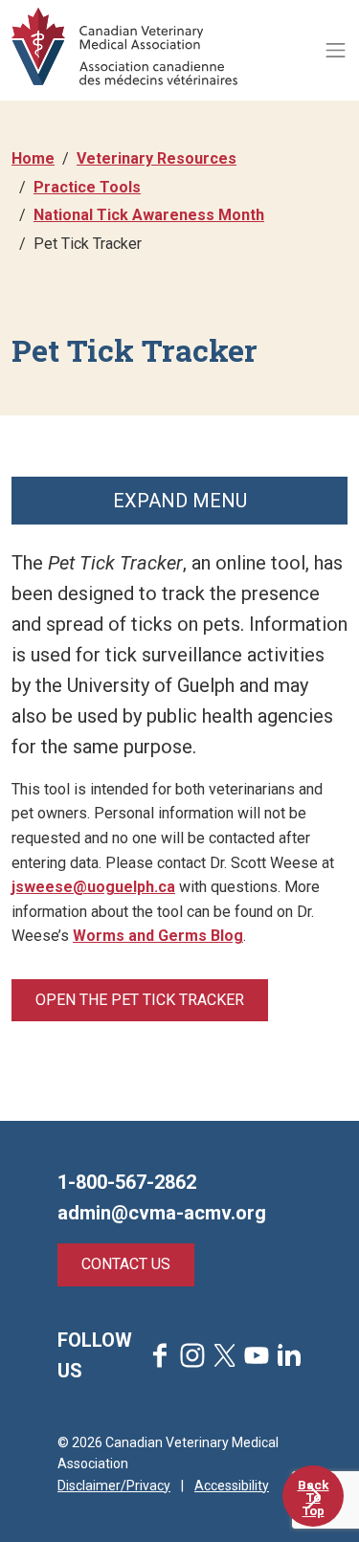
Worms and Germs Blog (158, 936)
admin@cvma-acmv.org (161, 1212)
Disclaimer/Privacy (113, 1485)
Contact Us (125, 1264)
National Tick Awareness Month (149, 215)
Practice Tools (87, 187)
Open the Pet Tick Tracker (139, 1000)
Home (33, 158)
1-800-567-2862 (126, 1182)
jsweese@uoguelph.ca (93, 887)
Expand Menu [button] (180, 500)
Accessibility (231, 1485)
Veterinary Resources (156, 158)
